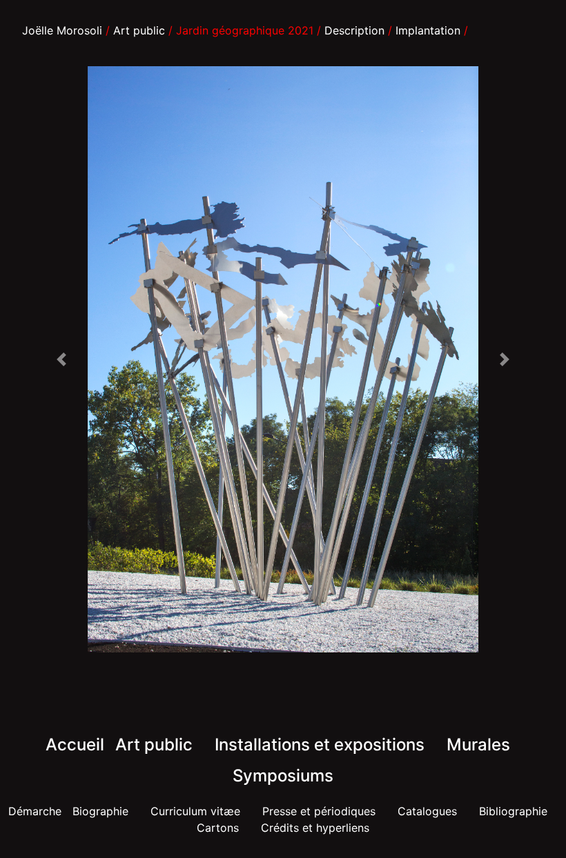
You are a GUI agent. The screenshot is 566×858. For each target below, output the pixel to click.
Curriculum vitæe (195, 811)
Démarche (34, 811)
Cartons (218, 828)
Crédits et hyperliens (315, 828)
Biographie (100, 811)
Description (354, 30)
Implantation (428, 30)
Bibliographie (513, 811)
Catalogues (427, 811)
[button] (61, 359)
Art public (139, 30)
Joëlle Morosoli (62, 30)
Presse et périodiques (318, 811)
